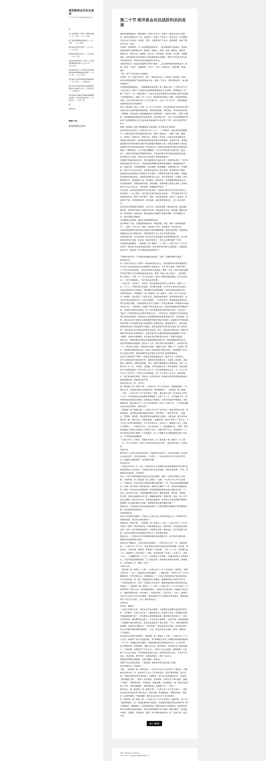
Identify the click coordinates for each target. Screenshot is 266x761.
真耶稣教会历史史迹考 (81, 12)
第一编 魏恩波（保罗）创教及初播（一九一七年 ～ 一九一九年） (81, 34)
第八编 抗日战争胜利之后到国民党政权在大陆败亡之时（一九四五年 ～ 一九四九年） (81, 88)
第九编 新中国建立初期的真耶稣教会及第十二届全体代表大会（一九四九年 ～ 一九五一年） (81, 97)
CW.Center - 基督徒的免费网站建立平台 (135, 755)
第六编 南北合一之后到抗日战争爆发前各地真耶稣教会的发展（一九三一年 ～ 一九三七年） (81, 72)
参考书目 (72, 109)
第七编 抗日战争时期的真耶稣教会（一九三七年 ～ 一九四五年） (81, 80)
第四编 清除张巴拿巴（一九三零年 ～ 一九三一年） (81, 55)
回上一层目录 (154, 723)
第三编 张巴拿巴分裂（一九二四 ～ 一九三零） (80, 48)
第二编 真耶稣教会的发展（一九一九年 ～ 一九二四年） (81, 41)
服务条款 (136, 753)
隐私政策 (128, 753)
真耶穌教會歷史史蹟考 (77, 126)
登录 (121, 753)
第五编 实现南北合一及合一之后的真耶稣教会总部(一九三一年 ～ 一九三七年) (81, 63)
